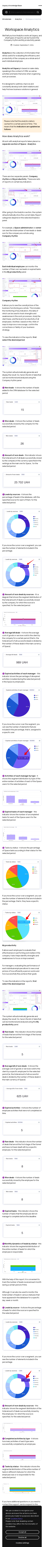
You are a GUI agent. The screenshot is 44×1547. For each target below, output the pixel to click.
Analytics (18, 19)
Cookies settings (22, 1543)
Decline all (22, 1537)
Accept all (22, 1532)
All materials (6, 19)
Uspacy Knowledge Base (12, 5)
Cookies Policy (16, 1518)
